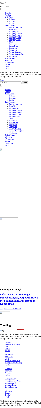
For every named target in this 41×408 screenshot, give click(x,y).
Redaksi (7, 351)
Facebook (8, 369)
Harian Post (9, 357)
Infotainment (9, 62)
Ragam (7, 64)
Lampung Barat (14, 31)
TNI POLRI (9, 66)
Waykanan (13, 56)
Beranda (8, 13)
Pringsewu (13, 48)
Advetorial (8, 60)
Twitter (7, 375)
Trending (8, 15)
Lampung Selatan (15, 34)
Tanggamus (13, 50)
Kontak (7, 349)
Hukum (12, 19)
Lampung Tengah (15, 36)
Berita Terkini (9, 17)
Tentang (7, 347)
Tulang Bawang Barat (17, 54)
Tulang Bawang (15, 52)
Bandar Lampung (15, 27)
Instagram (8, 371)
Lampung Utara (14, 40)
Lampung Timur (15, 38)
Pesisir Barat (13, 46)
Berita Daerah (10, 58)
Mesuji (11, 42)
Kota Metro (13, 29)
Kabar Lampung (10, 25)
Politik (11, 23)
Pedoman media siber (12, 344)
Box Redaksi (9, 355)
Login (7, 69)
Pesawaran (13, 44)
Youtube (8, 373)
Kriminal (12, 21)
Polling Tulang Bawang (13, 363)
